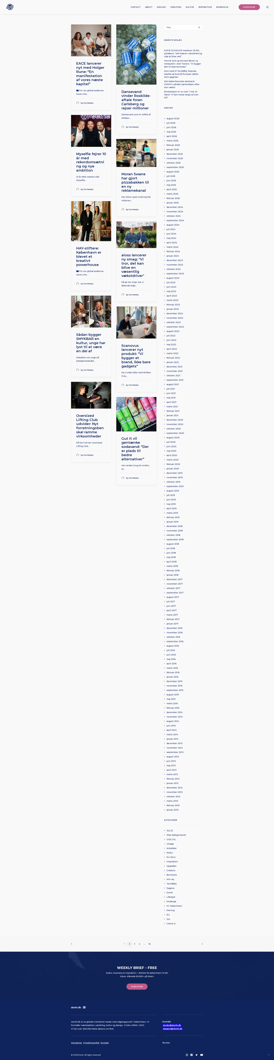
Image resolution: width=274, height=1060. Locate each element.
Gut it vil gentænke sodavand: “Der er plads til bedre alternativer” (135, 448)
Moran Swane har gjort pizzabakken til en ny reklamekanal (135, 182)
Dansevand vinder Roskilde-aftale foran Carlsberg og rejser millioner (136, 100)
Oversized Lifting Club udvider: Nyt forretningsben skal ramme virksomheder (90, 426)
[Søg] (183, 27)
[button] (267, 7)
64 (150, 944)
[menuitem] (136, 7)
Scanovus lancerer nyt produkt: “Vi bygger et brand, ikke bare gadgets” (136, 356)
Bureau (166, 1042)
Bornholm (222, 7)
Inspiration (205, 7)
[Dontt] (9, 7)
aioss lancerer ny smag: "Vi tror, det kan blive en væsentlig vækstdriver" (133, 265)
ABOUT (148, 7)
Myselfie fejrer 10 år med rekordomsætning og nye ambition (91, 162)
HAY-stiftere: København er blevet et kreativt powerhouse (88, 256)
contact (136, 7)
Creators (175, 7)
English (161, 7)
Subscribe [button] (137, 987)
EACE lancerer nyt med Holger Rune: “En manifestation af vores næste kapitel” (90, 73)
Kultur (190, 7)
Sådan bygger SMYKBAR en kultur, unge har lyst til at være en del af (90, 343)
